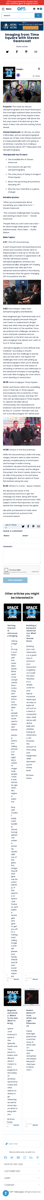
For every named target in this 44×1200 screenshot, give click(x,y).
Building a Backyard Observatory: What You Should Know (31, 633)
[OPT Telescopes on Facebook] (5, 1158)
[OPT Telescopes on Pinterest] (38, 1158)
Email (26, 535)
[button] (6, 1193)
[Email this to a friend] (36, 52)
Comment (8, 546)
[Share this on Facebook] (17, 52)
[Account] (34, 8)
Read (16, 979)
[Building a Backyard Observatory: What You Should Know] (31, 612)
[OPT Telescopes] (22, 8)
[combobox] (22, 15)
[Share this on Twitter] (7, 52)
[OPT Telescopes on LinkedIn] (30, 1158)
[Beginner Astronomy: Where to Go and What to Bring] (12, 997)
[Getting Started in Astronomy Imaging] (12, 612)
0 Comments (9, 978)
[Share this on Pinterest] (26, 52)
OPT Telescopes (17, 1192)
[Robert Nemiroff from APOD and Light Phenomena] (31, 997)
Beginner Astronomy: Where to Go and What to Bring (12, 1017)
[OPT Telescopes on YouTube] (18, 1158)
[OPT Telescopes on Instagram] (24, 1158)
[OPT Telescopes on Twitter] (11, 1158)
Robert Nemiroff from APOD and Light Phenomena (31, 1018)
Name (7, 535)
